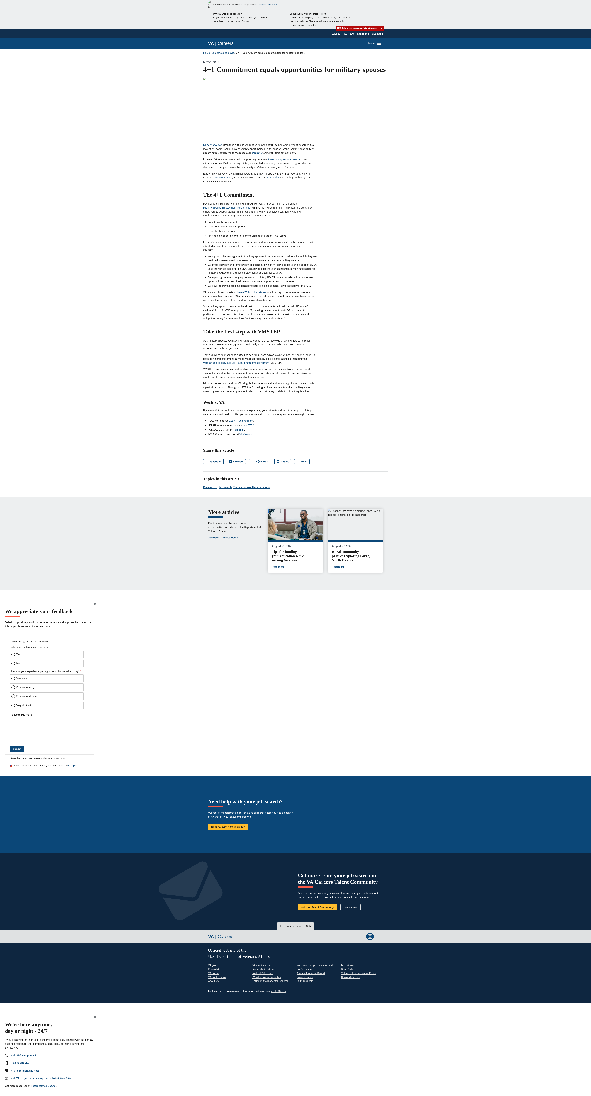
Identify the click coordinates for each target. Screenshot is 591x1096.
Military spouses (212, 145)
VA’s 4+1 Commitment (241, 420)
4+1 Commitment (222, 177)
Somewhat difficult (27, 696)
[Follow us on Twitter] (342, 936)
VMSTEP (249, 425)
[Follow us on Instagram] (370, 936)
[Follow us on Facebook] (351, 936)
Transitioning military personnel (251, 487)
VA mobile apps (261, 965)
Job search (225, 487)
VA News (348, 33)
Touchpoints (73, 766)
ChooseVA (213, 969)
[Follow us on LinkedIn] (360, 936)
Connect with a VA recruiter (228, 826)
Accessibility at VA (263, 969)
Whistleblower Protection (266, 977)
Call (23, 1055)
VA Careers (245, 434)
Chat (25, 1070)
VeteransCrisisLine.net (43, 1085)
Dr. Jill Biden (272, 177)
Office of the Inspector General (270, 981)
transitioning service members (285, 159)
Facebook (238, 429)
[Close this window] (95, 603)
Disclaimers (347, 965)
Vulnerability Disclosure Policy (358, 973)
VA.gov (336, 33)
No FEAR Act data (262, 973)
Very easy (22, 678)
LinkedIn (239, 462)
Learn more (351, 907)
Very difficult (23, 705)
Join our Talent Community (317, 907)
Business (377, 33)
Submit (17, 748)
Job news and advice (224, 52)
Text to (20, 1062)
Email (305, 462)
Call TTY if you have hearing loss (41, 1078)
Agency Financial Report (311, 973)
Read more (278, 566)
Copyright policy (350, 977)
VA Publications (217, 977)
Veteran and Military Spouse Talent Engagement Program (236, 362)
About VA (213, 981)
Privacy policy (305, 977)
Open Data (347, 969)
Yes (18, 654)
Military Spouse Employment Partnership (226, 207)
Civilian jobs (210, 487)
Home (206, 52)
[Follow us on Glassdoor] (379, 936)
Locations (363, 33)
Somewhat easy (25, 687)
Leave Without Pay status (251, 292)
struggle (257, 152)
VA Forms (213, 973)
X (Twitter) (263, 462)
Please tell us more (21, 714)
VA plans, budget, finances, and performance (315, 967)
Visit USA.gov (278, 991)
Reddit (286, 462)
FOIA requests (305, 981)
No (18, 663)
